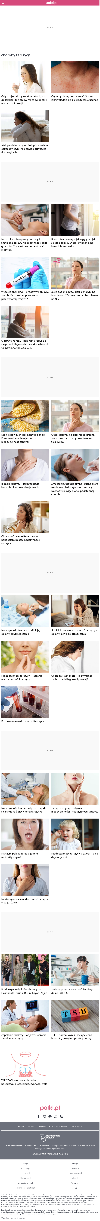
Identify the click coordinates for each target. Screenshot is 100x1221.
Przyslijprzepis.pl (75, 1173)
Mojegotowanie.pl (25, 1183)
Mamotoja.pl (25, 1178)
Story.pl (75, 1187)
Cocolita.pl (25, 1173)
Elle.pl (25, 1163)
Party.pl (75, 1163)
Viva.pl (75, 1178)
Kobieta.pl (74, 1168)
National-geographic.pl (25, 1187)
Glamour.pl (25, 1168)
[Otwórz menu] (2, 2)
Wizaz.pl (74, 1183)
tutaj (22, 1218)
